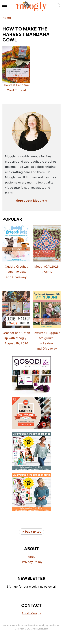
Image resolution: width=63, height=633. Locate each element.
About (32, 556)
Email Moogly (31, 613)
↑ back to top (31, 531)
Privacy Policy (32, 562)
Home (6, 18)
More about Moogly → (31, 200)
